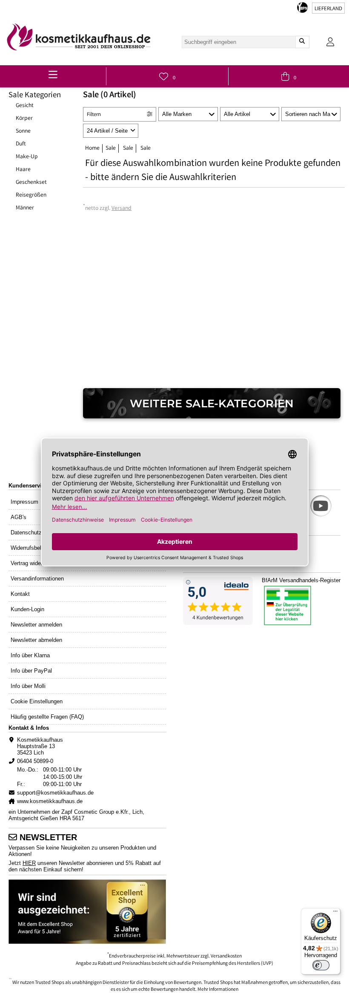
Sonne (23, 131)
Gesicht (25, 106)
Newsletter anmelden (36, 624)
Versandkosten (226, 956)
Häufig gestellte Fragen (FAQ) (47, 717)
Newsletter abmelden (36, 640)
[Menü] (335, 913)
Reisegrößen (31, 195)
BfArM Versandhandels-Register (301, 580)
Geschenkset (31, 182)
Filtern (94, 115)
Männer (25, 208)
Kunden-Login (27, 609)
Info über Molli (28, 686)
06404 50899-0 (35, 761)
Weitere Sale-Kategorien (212, 403)
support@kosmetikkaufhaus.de (55, 792)
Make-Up (27, 157)
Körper (24, 118)
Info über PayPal (31, 670)
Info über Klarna (30, 655)
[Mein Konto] (330, 42)
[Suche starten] (302, 42)
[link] (78, 36)
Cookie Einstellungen (37, 701)
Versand (122, 208)
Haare (23, 169)
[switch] (320, 965)
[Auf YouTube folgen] (320, 505)
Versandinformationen (37, 578)
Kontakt (20, 594)
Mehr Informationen (217, 989)
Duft (21, 144)
